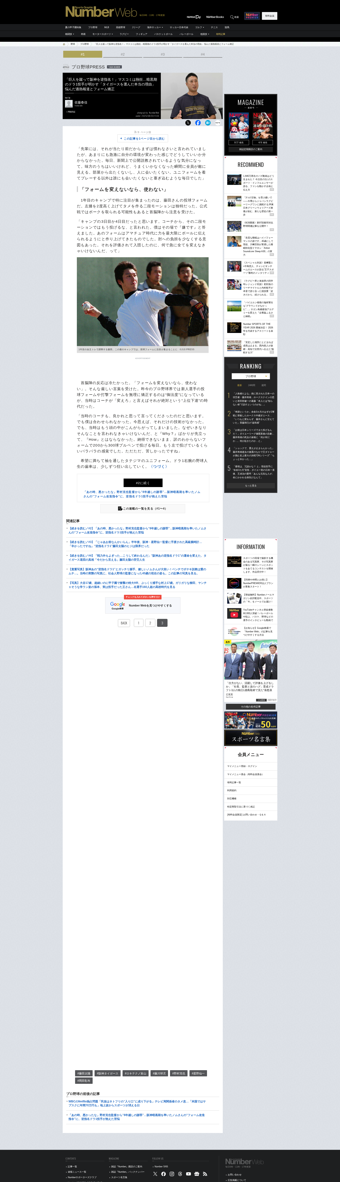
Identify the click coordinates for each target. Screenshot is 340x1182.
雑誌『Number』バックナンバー (127, 1172)
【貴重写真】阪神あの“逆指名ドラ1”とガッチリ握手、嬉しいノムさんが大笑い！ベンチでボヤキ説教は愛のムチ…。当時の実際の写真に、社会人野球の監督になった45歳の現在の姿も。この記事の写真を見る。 (137, 571)
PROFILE (71, 111)
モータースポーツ (101, 34)
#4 (203, 54)
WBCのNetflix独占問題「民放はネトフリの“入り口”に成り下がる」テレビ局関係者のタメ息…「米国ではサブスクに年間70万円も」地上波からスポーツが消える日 (137, 1103)
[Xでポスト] (188, 123)
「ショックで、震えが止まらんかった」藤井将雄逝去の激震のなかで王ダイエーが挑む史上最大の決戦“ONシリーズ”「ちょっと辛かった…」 (253, 454)
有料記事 (220, 34)
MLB (106, 27)
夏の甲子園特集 (73, 27)
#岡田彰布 (83, 1080)
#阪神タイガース (107, 1073)
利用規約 (231, 790)
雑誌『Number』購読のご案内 (126, 1166)
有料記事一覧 (234, 782)
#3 (163, 54)
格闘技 (68, 34)
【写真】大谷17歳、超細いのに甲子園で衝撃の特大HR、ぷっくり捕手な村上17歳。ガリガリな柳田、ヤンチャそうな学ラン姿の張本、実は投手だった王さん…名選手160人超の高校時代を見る (138, 584)
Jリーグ (136, 27)
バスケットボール (163, 34)
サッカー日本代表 (179, 27)
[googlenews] (197, 1175)
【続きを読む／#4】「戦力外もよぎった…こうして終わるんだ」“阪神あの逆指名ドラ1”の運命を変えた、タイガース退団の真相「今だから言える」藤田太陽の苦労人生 (137, 557)
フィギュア (141, 34)
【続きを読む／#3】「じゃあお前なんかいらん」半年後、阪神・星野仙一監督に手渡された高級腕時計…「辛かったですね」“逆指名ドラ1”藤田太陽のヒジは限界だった (135, 543)
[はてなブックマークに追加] (208, 123)
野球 (73, 44)
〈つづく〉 (159, 466)
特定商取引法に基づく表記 (241, 806)
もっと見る (251, 485)
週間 (263, 385)
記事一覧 (72, 1166)
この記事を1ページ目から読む (144, 138)
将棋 (83, 34)
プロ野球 (92, 27)
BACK (124, 623)
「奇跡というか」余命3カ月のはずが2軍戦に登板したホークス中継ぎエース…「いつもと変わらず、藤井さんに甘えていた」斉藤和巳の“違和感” (253, 417)
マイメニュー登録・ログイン (242, 766)
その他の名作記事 (251, 706)
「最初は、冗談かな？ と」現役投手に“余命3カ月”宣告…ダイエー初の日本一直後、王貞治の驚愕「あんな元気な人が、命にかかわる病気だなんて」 (254, 472)
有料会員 (269, 16)
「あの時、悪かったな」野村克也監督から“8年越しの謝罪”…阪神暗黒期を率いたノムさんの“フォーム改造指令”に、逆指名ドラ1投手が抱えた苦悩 (137, 1117)
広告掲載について (237, 1180)
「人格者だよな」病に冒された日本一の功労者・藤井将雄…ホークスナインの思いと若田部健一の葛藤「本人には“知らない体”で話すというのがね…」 (253, 399)
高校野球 (120, 27)
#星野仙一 (198, 1073)
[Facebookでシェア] (198, 123)
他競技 (203, 34)
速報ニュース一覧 (77, 1172)
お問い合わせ (235, 1174)
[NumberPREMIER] (252, 16)
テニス (214, 27)
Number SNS (161, 1166)
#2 (123, 54)
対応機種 (231, 798)
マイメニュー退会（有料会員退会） (245, 774)
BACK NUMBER (114, 66)
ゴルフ (198, 27)
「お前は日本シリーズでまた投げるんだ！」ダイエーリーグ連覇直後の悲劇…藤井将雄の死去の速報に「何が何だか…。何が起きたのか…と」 (253, 435)
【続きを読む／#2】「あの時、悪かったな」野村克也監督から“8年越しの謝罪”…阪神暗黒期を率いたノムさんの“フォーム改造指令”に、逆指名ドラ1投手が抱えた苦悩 (137, 530)
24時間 (251, 385)
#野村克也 (178, 1073)
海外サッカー (154, 27)
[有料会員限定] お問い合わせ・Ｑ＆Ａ (246, 814)
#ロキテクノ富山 (135, 1073)
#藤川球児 (159, 1073)
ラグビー (124, 34)
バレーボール (186, 34)
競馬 (227, 27)
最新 (239, 385)
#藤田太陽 (83, 1073)
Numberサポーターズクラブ (82, 1177)
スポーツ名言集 (119, 1177)
